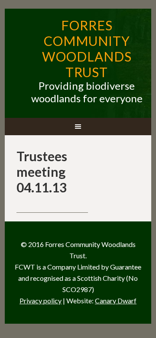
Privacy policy (41, 300)
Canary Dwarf (115, 300)
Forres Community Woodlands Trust (87, 48)
